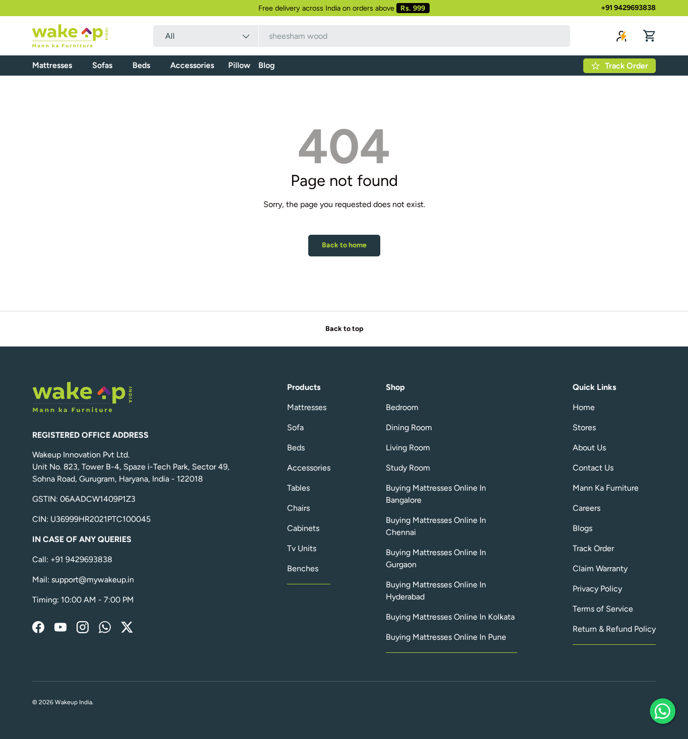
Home (584, 407)
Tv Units (301, 548)
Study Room (408, 468)
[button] (650, 36)
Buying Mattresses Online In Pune (446, 637)
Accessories (192, 65)
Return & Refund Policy (614, 629)
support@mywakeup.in (92, 579)
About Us (589, 447)
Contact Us (593, 468)
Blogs (582, 528)
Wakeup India (73, 702)
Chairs (298, 508)
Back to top (344, 328)
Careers (586, 508)
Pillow (239, 65)
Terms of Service (603, 609)
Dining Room (409, 427)
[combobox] (361, 36)
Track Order (593, 548)
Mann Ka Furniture (606, 488)
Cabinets (303, 528)
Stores (584, 427)
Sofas (102, 65)
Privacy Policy (597, 588)
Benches (302, 568)
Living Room (408, 447)
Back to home (344, 245)
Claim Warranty (600, 568)
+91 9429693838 (628, 7)
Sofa (295, 427)
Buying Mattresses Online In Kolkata (450, 617)
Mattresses (52, 65)
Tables (298, 488)
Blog (266, 65)
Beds (141, 65)
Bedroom (402, 407)
